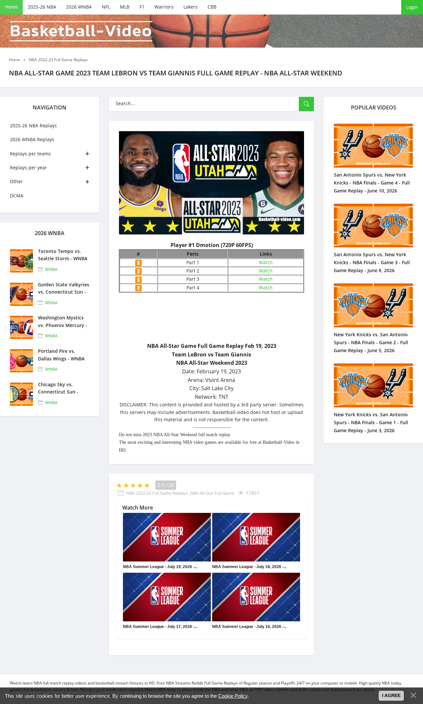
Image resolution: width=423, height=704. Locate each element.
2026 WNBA (79, 7)
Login (412, 7)
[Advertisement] (261, 339)
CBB (212, 7)
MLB (125, 7)
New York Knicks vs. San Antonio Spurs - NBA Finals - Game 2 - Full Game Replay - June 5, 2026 (371, 342)
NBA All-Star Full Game (212, 493)
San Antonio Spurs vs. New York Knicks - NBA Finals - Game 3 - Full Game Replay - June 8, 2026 (372, 262)
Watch (266, 262)
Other (16, 181)
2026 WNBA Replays (32, 139)
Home (11, 7)
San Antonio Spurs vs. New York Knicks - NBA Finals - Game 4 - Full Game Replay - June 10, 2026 (372, 183)
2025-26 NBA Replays (33, 125)
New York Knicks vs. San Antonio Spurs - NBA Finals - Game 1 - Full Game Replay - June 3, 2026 (371, 422)
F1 (141, 7)
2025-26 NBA (42, 7)
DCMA (16, 195)
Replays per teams (30, 153)
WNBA (51, 269)
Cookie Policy (233, 696)
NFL (106, 7)
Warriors (163, 7)
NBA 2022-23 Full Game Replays (157, 493)
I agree (391, 695)
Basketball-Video (81, 31)
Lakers (190, 7)
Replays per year (28, 167)
